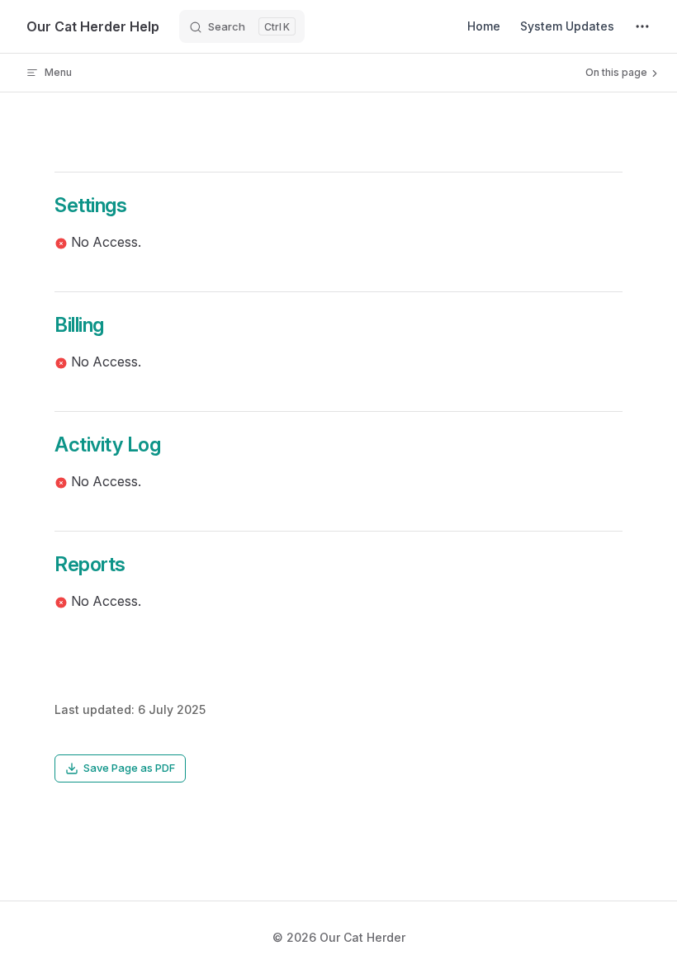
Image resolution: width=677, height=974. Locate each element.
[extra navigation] (642, 26)
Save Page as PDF (129, 767)
